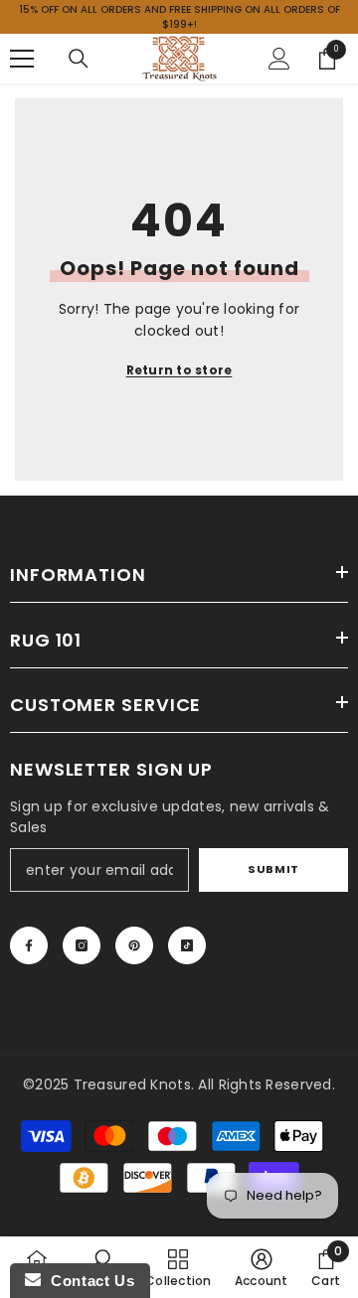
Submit (273, 869)
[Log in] (279, 59)
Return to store (179, 369)
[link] (261, 1267)
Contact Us (87, 1280)
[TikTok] (187, 945)
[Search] (78, 59)
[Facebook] (29, 945)
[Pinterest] (134, 945)
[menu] (22, 59)
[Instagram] (81, 945)
